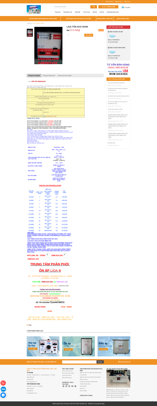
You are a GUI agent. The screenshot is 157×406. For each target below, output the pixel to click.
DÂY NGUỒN (83, 386)
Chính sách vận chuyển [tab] (64, 75)
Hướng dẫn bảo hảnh (113, 12)
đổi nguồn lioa (121, 391)
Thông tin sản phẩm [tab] (34, 75)
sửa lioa (123, 390)
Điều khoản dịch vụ (67, 377)
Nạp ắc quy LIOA (110, 395)
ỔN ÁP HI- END (83, 379)
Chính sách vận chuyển (68, 373)
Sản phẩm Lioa (67, 12)
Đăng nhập (119, 1)
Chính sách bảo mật (67, 371)
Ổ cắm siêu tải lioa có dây (115, 109)
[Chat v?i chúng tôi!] (3, 395)
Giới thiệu (77, 12)
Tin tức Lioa (86, 12)
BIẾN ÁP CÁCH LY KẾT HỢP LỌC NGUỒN (90, 377)
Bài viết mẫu (111, 143)
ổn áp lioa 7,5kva (123, 393)
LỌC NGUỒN (83, 375)
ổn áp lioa (114, 391)
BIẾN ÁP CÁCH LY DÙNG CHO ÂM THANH (90, 372)
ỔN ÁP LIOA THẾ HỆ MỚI (117, 397)
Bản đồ (95, 12)
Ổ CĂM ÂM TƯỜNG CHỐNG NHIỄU (89, 381)
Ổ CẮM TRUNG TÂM (85, 384)
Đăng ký (128, 1)
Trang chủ (57, 12)
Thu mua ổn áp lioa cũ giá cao (116, 83)
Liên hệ (102, 12)
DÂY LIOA (82, 388)
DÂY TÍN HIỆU (83, 390)
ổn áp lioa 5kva (120, 395)
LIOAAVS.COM (63, 286)
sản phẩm (110, 1)
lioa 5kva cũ (117, 390)
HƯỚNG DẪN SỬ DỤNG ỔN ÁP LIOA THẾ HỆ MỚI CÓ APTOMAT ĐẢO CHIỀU (117, 116)
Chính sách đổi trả (66, 375)
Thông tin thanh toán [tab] (49, 75)
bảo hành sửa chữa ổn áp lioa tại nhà (118, 96)
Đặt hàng (89, 35)
